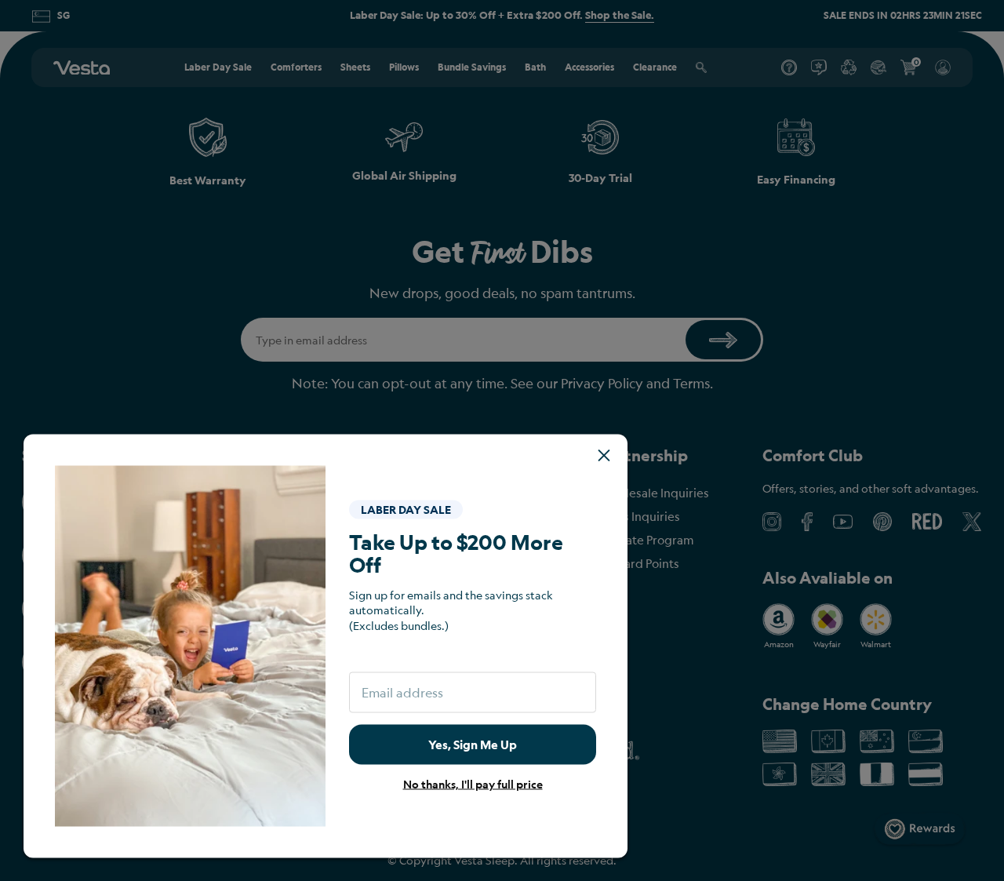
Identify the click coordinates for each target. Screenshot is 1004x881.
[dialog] (502, 440)
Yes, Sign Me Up (472, 744)
